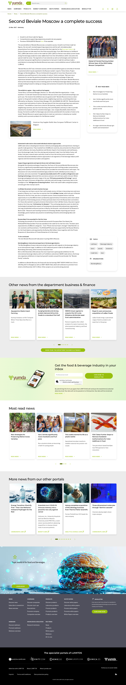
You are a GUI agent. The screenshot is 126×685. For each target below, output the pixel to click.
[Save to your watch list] (103, 9)
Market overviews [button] (40, 9)
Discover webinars (14, 625)
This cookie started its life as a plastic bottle (103, 108)
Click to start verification (71, 382)
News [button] (10, 9)
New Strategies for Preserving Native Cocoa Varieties (102, 93)
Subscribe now (99, 612)
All (28, 3)
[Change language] (112, 9)
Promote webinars (15, 628)
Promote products (51, 611)
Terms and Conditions (24, 674)
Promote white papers (71, 611)
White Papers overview (71, 614)
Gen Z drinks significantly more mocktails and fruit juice (103, 100)
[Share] (107, 9)
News (47, 625)
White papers (50, 631)
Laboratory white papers (72, 605)
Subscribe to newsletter (99, 376)
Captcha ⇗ (78, 384)
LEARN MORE (20, 586)
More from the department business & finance (63, 350)
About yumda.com (45, 668)
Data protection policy (41, 674)
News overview (13, 608)
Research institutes (33, 625)
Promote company (33, 611)
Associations (31, 608)
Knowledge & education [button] (70, 9)
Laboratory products (52, 605)
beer (42, 41)
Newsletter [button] (86, 9)
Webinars (49, 634)
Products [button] (27, 9)
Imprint (11, 674)
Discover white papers (71, 602)
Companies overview (33, 614)
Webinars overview (14, 631)
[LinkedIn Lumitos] (116, 674)
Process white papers (71, 608)
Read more (59, 393)
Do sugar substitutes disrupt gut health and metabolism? (103, 127)
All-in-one (49, 637)
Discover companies (33, 602)
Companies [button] (17, 9)
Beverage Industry (68, 49)
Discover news (13, 602)
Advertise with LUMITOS (16, 668)
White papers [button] (54, 9)
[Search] (65, 3)
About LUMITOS (32, 668)
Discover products (51, 602)
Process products (51, 608)
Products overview (51, 614)
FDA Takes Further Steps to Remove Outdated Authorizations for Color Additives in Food (102, 117)
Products (48, 628)
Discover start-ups (33, 605)
